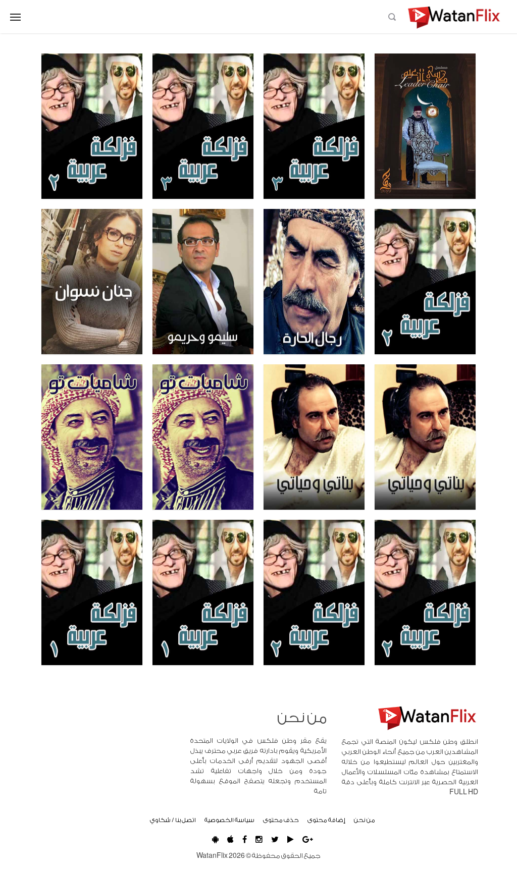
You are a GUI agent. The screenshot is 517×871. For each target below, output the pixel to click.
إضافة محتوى (326, 820)
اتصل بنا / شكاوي (173, 820)
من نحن (364, 820)
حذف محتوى (281, 820)
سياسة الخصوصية (229, 820)
